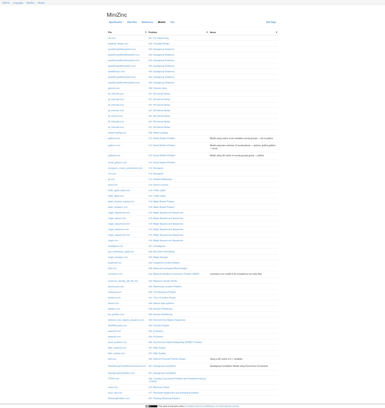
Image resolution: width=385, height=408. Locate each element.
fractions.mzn (114, 297)
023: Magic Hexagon (158, 257)
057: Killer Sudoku (157, 347)
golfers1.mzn (114, 145)
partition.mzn (114, 308)
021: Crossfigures (157, 245)
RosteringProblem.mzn (119, 398)
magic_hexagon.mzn (118, 257)
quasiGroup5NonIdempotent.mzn (124, 82)
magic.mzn (113, 240)
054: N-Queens (156, 330)
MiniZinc (31, 2)
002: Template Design (159, 43)
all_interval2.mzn (116, 121)
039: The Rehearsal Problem (162, 291)
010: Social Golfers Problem (162, 138)
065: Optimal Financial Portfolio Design (167, 358)
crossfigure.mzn (115, 245)
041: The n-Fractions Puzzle (162, 297)
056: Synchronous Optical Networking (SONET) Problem (175, 342)
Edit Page (271, 21)
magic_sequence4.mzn (119, 223)
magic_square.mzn (117, 218)
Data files (132, 21)
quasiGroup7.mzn (116, 71)
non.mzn (112, 173)
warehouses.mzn (116, 286)
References (147, 21)
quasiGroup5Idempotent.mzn (122, 49)
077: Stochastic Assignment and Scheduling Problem (174, 392)
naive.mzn (113, 387)
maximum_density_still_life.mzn (123, 280)
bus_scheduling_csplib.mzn (121, 251)
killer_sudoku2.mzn (117, 347)
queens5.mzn (114, 330)
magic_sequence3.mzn (119, 212)
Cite (172, 21)
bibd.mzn (112, 268)
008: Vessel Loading (158, 132)
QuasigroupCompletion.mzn (121, 372)
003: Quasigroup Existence (161, 49)
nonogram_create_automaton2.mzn (125, 167)
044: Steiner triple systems (161, 303)
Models (41, 2)
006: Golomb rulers (158, 88)
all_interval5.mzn (116, 93)
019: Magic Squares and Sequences (166, 212)
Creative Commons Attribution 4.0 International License (212, 406)
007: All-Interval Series (159, 93)
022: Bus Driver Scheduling (161, 251)
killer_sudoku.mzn (116, 353)
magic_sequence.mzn (118, 229)
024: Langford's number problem (164, 262)
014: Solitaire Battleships (160, 179)
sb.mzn (111, 179)
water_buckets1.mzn (118, 206)
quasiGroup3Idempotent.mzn (122, 65)
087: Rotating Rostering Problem (164, 398)
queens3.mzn (114, 336)
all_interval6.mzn (116, 127)
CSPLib (5, 2)
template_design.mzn (118, 43)
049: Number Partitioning (160, 308)
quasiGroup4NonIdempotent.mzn (124, 60)
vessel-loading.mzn (117, 132)
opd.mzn (112, 358)
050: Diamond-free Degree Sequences (167, 319)
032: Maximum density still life (163, 280)
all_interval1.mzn (116, 110)
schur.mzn (113, 184)
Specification (115, 21)
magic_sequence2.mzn (119, 234)
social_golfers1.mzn (117, 162)
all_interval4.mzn (116, 99)
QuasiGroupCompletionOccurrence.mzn (127, 365)
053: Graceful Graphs (159, 325)
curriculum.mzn (115, 273)
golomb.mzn (114, 88)
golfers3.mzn (114, 138)
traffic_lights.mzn (116, 195)
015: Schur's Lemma (158, 184)
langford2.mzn (115, 262)
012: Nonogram (156, 167)
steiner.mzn (113, 303)
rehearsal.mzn (115, 291)
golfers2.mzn (114, 155)
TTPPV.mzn (113, 378)
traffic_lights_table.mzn (119, 190)
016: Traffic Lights (157, 190)
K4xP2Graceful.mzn (117, 325)
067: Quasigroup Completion (162, 365)
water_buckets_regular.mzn (121, 201)
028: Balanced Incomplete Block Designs (168, 268)
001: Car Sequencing (159, 37)
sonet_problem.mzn (117, 342)
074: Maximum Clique (159, 387)
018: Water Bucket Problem (162, 201)
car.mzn (112, 37)
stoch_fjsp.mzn (115, 392)
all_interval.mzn (115, 115)
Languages (18, 2)
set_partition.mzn (116, 314)
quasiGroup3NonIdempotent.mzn (124, 54)
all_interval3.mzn (116, 104)
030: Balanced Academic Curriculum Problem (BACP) (174, 273)
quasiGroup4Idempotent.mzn (122, 76)
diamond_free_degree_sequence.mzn (126, 319)
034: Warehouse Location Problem (165, 286)
